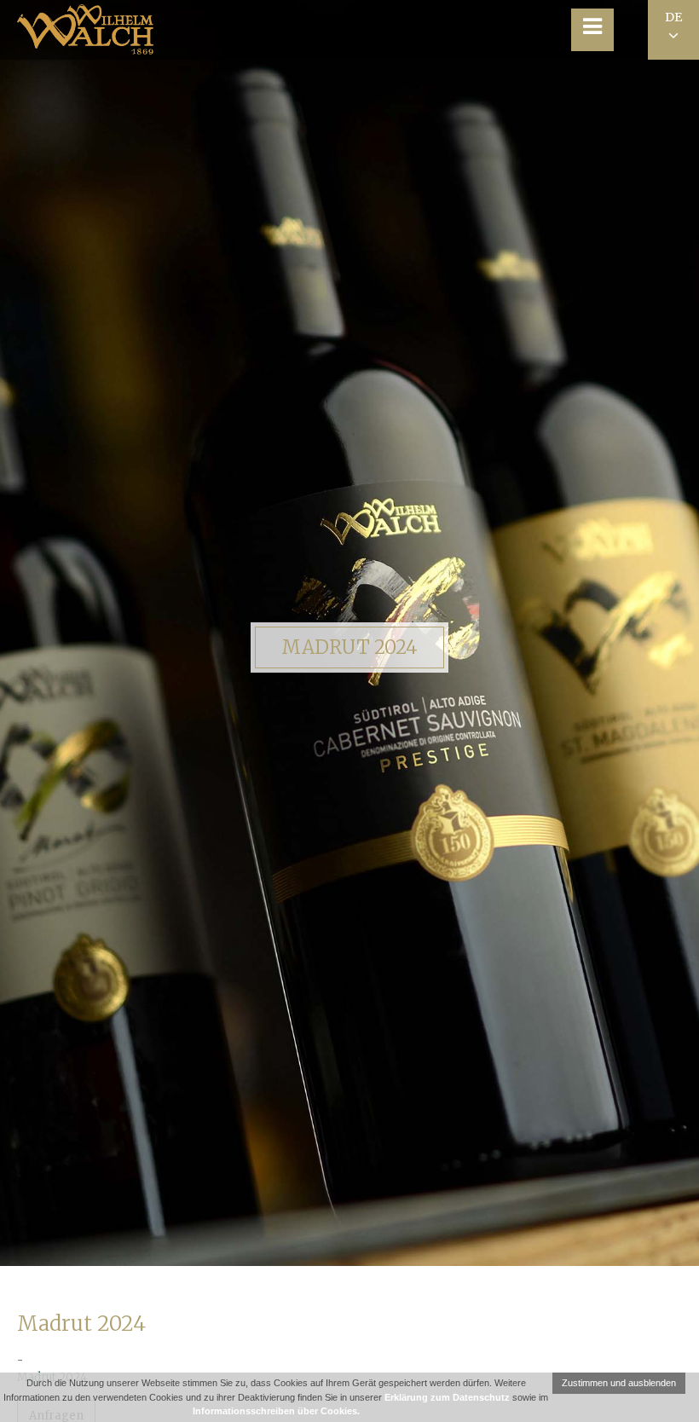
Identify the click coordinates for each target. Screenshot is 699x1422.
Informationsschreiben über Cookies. (276, 1411)
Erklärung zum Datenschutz (447, 1397)
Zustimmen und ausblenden (619, 1383)
